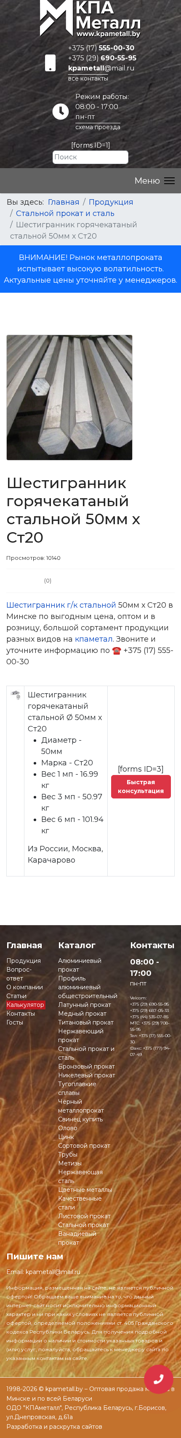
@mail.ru (101, 68)
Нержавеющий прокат (81, 1035)
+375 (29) (102, 58)
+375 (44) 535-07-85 (149, 1016)
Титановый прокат (86, 1022)
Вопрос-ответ (19, 974)
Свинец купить (80, 1119)
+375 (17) (101, 48)
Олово (67, 1128)
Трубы (67, 1154)
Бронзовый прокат (86, 1066)
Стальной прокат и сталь (86, 1053)
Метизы (70, 1163)
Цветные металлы (85, 1190)
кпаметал (94, 639)
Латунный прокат (84, 1005)
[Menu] (154, 180)
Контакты (20, 1013)
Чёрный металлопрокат (81, 1106)
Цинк (66, 1137)
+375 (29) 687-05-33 (149, 1010)
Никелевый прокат (86, 1075)
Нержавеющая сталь (80, 1176)
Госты (14, 1022)
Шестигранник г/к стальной (61, 605)
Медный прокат (82, 1013)
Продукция (23, 961)
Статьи (16, 996)
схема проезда (97, 127)
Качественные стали (80, 1203)
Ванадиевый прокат (77, 1238)
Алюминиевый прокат (79, 965)
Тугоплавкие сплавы (77, 1088)
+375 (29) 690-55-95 (149, 1004)
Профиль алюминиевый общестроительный (87, 987)
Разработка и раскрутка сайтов (54, 1426)
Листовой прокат (84, 1216)
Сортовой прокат (84, 1145)
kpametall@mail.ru (53, 1272)
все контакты (88, 78)
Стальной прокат (83, 1225)
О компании (24, 987)
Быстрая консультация (141, 786)
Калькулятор (25, 1005)
